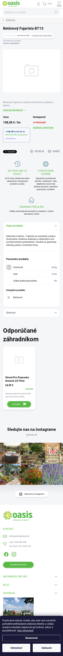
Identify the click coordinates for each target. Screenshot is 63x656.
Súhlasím (47, 647)
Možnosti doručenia (43, 128)
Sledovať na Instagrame (34, 494)
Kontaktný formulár (18, 565)
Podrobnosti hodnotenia (42, 35)
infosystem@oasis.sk (19, 536)
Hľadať (56, 12)
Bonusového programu (16, 134)
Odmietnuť (16, 647)
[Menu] (59, 4)
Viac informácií (25, 630)
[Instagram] (13, 554)
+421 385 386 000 (17, 542)
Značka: (11, 43)
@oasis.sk (31, 434)
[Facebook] (5, 554)
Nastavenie (31, 638)
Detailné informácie (13, 110)
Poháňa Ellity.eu (11, 138)
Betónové (17, 297)
